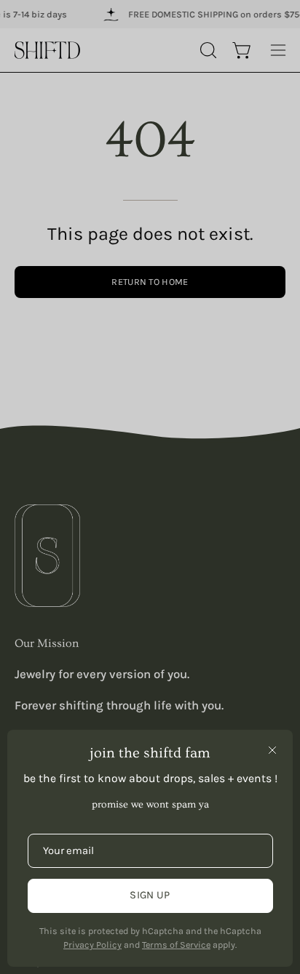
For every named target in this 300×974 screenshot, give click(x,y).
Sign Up (150, 895)
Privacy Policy (92, 944)
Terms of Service (176, 944)
